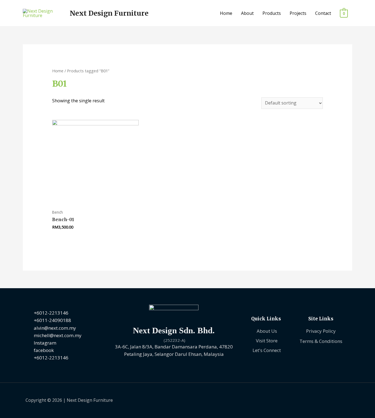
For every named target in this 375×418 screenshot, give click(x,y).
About (247, 13)
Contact (323, 13)
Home (226, 13)
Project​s (298, 13)
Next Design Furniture (109, 13)
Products (271, 13)
